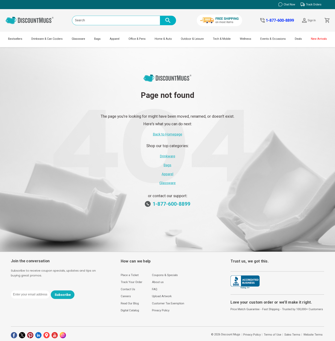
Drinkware (167, 156)
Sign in (312, 20)
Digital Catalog (130, 310)
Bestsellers (15, 39)
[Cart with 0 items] (327, 20)
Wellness (245, 39)
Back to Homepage (167, 134)
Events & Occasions (273, 39)
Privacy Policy (160, 310)
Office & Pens (137, 39)
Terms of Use (272, 334)
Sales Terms (292, 334)
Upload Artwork (162, 296)
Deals (298, 39)
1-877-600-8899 (280, 20)
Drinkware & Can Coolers (47, 39)
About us (158, 282)
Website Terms (313, 334)
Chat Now (289, 4)
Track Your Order (131, 282)
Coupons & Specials (165, 275)
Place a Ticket (130, 275)
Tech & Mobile (222, 39)
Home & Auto (163, 39)
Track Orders (313, 4)
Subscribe (63, 295)
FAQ (154, 289)
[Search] (168, 20)
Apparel (114, 39)
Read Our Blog (130, 303)
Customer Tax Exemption (168, 303)
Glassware (78, 39)
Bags (97, 39)
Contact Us (128, 289)
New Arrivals (319, 39)
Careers (126, 296)
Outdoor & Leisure (192, 39)
